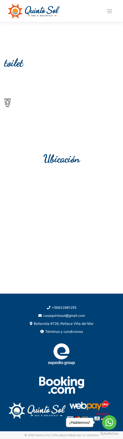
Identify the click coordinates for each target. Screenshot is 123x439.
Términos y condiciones (64, 331)
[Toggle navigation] (110, 11)
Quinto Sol (42, 435)
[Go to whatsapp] (109, 422)
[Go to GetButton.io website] (109, 433)
